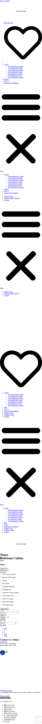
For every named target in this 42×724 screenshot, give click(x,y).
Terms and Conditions (11, 83)
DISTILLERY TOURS (11, 198)
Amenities (3, 572)
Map (5, 407)
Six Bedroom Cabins (15, 75)
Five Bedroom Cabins (15, 74)
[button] (21, 129)
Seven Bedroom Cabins (15, 77)
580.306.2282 (4, 649)
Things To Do (8, 196)
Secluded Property (8, 586)
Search (3, 619)
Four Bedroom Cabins (15, 72)
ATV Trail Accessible (9, 574)
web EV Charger (8, 599)
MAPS (6, 79)
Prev (5, 628)
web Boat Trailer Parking (10, 593)
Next (5, 636)
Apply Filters (4, 609)
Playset (4, 580)
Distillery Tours (9, 415)
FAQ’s (6, 409)
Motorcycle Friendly (9, 577)
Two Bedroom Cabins (15, 68)
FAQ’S (6, 81)
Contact (6, 200)
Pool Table (5, 583)
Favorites (3, 625)
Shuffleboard (6, 589)
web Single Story (8, 605)
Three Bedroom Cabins (15, 70)
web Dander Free (8, 596)
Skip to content (5, 1)
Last (5, 634)
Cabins (6, 64)
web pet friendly (8, 602)
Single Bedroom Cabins (16, 66)
